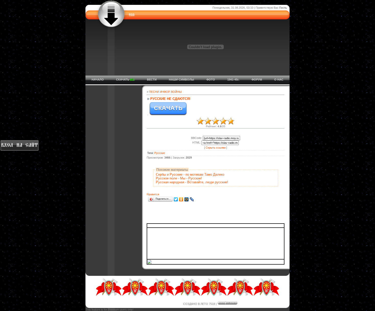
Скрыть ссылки (216, 147)
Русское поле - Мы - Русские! (179, 178)
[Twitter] (176, 199)
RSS (131, 14)
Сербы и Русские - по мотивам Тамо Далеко (190, 174)
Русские (159, 152)
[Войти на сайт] (19, 145)
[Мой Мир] (186, 199)
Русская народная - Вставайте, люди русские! (192, 182)
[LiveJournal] (192, 199)
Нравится (153, 194)
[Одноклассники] (181, 199)
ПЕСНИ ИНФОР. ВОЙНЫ (165, 91)
